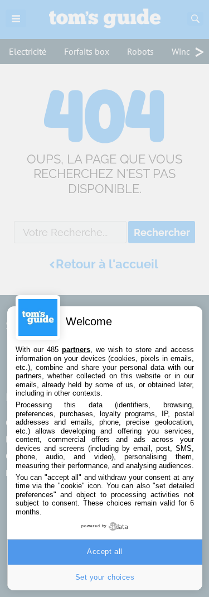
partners (76, 349)
